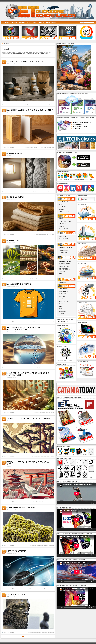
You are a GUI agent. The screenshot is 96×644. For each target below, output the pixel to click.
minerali (50, 191)
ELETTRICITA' (62, 282)
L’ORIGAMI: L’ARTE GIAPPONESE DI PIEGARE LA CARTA (27, 463)
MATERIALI (47, 104)
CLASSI (29, 22)
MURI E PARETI (62, 223)
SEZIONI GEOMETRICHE (64, 291)
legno (49, 412)
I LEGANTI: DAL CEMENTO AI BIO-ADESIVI (24, 61)
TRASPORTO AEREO (63, 254)
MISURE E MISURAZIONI (64, 301)
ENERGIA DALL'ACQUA (64, 266)
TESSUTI (61, 213)
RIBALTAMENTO (62, 295)
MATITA (60, 306)
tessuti (53, 234)
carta (42, 501)
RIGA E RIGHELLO (63, 305)
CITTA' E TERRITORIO (63, 228)
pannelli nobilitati (43, 147)
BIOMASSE (61, 274)
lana (45, 278)
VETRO (60, 208)
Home (3, 43)
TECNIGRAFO (62, 313)
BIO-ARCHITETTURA (63, 230)
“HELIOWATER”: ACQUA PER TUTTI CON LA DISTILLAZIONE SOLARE (25, 328)
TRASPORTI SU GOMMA (64, 249)
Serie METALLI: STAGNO (16, 595)
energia (40, 321)
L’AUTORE (53, 22)
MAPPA (48, 22)
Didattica (9, 63)
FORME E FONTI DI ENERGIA (65, 261)
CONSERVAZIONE (63, 236)
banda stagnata (37, 632)
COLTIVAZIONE (47, 456)
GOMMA (60, 308)
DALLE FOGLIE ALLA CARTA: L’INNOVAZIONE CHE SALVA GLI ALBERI (27, 374)
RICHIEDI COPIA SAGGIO (80, 126)
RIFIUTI (60, 273)
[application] (76, 493)
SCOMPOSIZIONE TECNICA (65, 221)
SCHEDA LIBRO (77, 124)
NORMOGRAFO (62, 311)
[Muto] (91, 503)
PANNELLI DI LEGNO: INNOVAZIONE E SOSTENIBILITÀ (29, 110)
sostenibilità (52, 104)
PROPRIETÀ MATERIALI (64, 201)
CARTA (60, 204)
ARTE (40, 501)
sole (53, 367)
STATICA (61, 218)
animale (40, 278)
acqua (44, 367)
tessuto (52, 278)
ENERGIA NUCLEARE (63, 264)
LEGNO (60, 203)
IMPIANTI (61, 226)
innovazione (40, 104)
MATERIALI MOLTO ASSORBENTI (20, 508)
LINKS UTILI (42, 22)
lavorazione (45, 632)
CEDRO (42, 456)
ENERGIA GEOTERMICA (64, 269)
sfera (51, 367)
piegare (52, 501)
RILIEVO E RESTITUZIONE (64, 300)
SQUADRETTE (62, 303)
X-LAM (53, 147)
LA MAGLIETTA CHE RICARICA (19, 284)
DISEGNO (7, 22)
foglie (47, 412)
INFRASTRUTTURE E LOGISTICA (66, 247)
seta (50, 278)
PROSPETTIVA (62, 296)
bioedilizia (32, 104)
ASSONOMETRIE (62, 293)
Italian (84, 199)
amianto (40, 191)
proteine (52, 588)
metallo (52, 632)
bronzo (41, 632)
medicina (49, 588)
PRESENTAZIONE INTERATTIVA (82, 122)
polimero (47, 321)
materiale (43, 321)
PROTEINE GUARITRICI (16, 551)
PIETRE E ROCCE (63, 206)
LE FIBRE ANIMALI (14, 240)
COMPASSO (61, 310)
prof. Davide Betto (11, 104)
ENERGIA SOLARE (63, 268)
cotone (41, 234)
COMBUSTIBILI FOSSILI (64, 263)
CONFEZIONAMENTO (63, 238)
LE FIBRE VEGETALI (15, 197)
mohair (47, 278)
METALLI (61, 209)
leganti (43, 104)
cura (41, 588)
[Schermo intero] (93, 503)
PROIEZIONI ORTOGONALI (64, 290)
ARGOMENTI (22, 22)
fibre (43, 191)
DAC (44, 545)
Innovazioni (14, 286)
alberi (41, 412)
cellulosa (44, 412)
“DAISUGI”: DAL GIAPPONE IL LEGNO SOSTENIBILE (28, 419)
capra (43, 278)
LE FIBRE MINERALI (14, 153)
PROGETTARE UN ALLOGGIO (65, 224)
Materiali (13, 63)
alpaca (37, 278)
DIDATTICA (14, 22)
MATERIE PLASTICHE (63, 211)
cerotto (39, 588)
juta (45, 234)
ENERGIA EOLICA (62, 271)
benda (36, 588)
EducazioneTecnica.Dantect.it (9, 640)
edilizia (36, 104)
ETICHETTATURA (62, 240)
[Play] (59, 503)
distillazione (48, 367)
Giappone (52, 456)
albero (39, 456)
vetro (53, 191)
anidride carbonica (39, 545)
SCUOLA (35, 22)
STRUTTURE (61, 220)
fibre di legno (33, 147)
